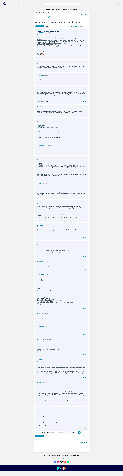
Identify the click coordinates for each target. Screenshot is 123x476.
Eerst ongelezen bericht (74, 26)
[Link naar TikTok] (61, 462)
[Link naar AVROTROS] (59, 468)
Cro (38, 163)
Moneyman (42, 202)
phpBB (58, 445)
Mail (43, 54)
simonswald (42, 274)
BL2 (40, 242)
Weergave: (43, 432)
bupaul (39, 101)
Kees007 (41, 408)
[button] (77, 4)
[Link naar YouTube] (64, 462)
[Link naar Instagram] (58, 462)
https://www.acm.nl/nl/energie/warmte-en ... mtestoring (48, 131)
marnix (41, 183)
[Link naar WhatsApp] (67, 462)
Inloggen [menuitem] (86, 14)
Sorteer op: (56, 432)
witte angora (42, 106)
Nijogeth (41, 61)
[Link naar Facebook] (55, 462)
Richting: (68, 432)
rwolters (41, 75)
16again (41, 120)
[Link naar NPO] (64, 468)
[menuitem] (83, 442)
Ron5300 (41, 225)
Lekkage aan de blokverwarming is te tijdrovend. (58, 22)
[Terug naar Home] (4, 3)
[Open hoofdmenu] (118, 3)
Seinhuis (41, 261)
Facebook (38, 54)
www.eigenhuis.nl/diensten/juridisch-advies (54, 266)
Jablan (41, 359)
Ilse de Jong (42, 32)
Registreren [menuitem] (81, 14)
